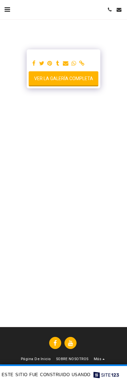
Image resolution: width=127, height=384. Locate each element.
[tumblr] (58, 64)
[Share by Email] (66, 64)
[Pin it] (50, 64)
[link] (82, 64)
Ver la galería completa (63, 78)
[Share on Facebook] (34, 64)
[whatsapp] (74, 64)
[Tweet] (42, 64)
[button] (7, 9)
